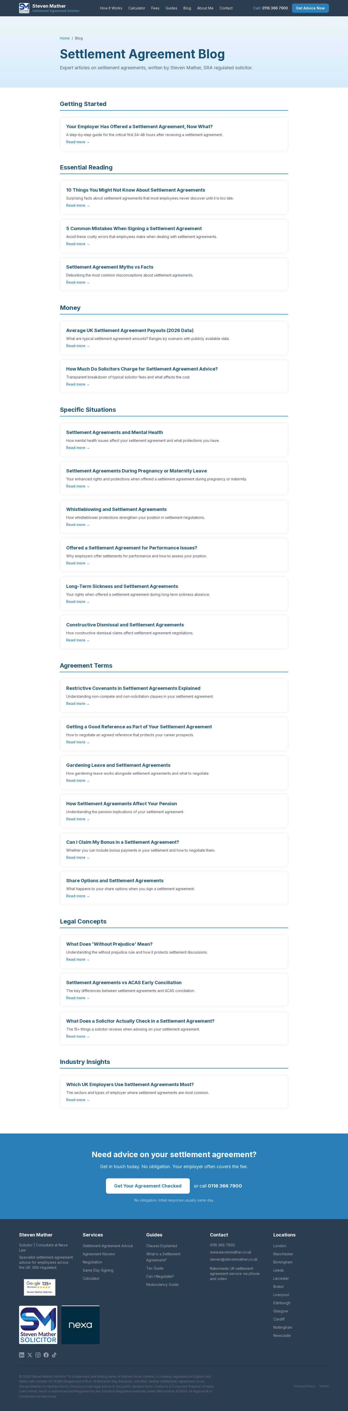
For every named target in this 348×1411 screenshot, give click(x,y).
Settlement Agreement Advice (108, 1246)
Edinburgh (281, 1303)
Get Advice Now (310, 8)
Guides (171, 8)
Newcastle (282, 1335)
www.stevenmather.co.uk (230, 1252)
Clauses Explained (161, 1246)
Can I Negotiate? (160, 1276)
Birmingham (282, 1262)
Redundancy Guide (162, 1284)
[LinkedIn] (21, 1354)
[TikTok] (54, 1354)
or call (218, 1186)
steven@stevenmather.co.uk (234, 1259)
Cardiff (279, 1319)
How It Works (111, 8)
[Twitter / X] (29, 1354)
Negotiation (92, 1262)
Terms (324, 1386)
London (279, 1246)
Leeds (278, 1270)
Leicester (281, 1278)
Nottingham (282, 1327)
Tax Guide (155, 1268)
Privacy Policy (304, 1386)
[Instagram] (38, 1354)
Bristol (278, 1286)
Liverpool (281, 1295)
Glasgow (280, 1311)
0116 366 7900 (270, 8)
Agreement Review (99, 1254)
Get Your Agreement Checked (148, 1186)
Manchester (283, 1254)
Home (65, 38)
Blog (187, 8)
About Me (205, 8)
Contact (226, 8)
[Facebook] (46, 1354)
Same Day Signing (98, 1270)
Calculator (136, 8)
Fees (155, 8)
